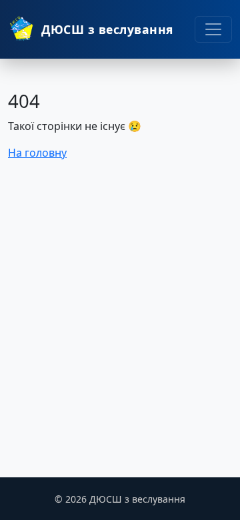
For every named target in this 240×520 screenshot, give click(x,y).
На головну (37, 152)
